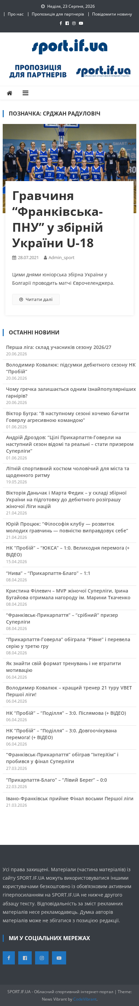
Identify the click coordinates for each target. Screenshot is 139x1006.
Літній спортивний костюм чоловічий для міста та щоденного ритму (67, 471)
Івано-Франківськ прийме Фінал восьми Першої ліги (70, 798)
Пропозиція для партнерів (58, 14)
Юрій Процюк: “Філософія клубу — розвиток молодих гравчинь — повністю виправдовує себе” (67, 527)
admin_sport (62, 257)
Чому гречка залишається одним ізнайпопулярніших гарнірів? (71, 392)
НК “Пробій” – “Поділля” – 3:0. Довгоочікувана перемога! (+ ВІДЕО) (61, 733)
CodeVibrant (84, 999)
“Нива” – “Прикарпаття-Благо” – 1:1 (48, 573)
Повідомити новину (112, 14)
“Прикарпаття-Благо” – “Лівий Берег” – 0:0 (56, 780)
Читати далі (39, 299)
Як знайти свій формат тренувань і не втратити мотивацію (63, 666)
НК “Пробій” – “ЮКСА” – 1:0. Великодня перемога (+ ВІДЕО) (68, 551)
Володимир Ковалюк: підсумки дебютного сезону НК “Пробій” (71, 368)
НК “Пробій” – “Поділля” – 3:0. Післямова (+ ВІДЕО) (66, 713)
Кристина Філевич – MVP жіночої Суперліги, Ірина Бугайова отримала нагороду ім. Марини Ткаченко (68, 594)
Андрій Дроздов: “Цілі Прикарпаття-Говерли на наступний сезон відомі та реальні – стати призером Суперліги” (70, 444)
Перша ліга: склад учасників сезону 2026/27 (58, 347)
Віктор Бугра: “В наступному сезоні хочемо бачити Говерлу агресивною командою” (67, 416)
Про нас (16, 14)
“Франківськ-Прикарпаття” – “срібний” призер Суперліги (62, 618)
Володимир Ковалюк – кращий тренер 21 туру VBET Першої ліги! (69, 691)
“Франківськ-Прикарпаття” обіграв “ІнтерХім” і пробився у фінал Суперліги (62, 757)
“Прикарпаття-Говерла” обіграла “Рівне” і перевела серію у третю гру (68, 642)
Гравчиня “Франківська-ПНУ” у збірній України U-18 (57, 219)
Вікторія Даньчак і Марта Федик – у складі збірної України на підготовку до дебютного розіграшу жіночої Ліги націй (66, 499)
